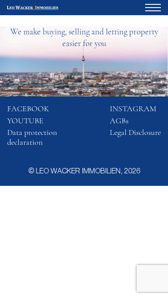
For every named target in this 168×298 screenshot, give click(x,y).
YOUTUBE (25, 121)
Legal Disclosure (135, 132)
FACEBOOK (28, 108)
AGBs (119, 121)
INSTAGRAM (133, 108)
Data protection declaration (32, 137)
